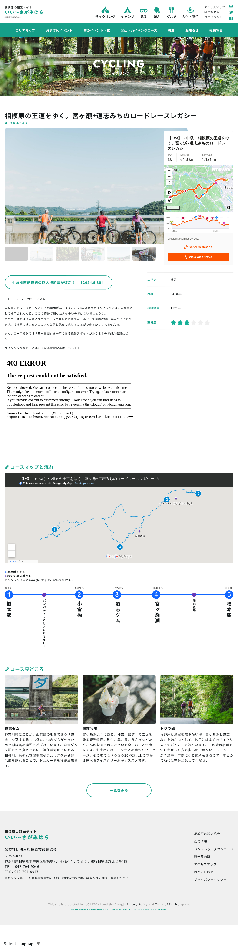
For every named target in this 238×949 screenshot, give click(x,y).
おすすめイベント (59, 30)
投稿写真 (216, 30)
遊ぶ (157, 16)
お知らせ (191, 30)
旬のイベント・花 (96, 30)
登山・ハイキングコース (139, 30)
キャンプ (127, 16)
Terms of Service (167, 904)
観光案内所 (211, 12)
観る (143, 16)
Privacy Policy (137, 904)
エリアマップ (25, 30)
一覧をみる (119, 790)
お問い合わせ (213, 17)
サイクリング (105, 16)
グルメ (172, 16)
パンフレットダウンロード (213, 849)
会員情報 (200, 841)
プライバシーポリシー (210, 879)
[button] (16, 254)
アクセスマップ (214, 7)
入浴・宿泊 (190, 16)
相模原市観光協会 (207, 834)
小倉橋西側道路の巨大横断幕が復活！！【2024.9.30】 (58, 282)
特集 (171, 30)
